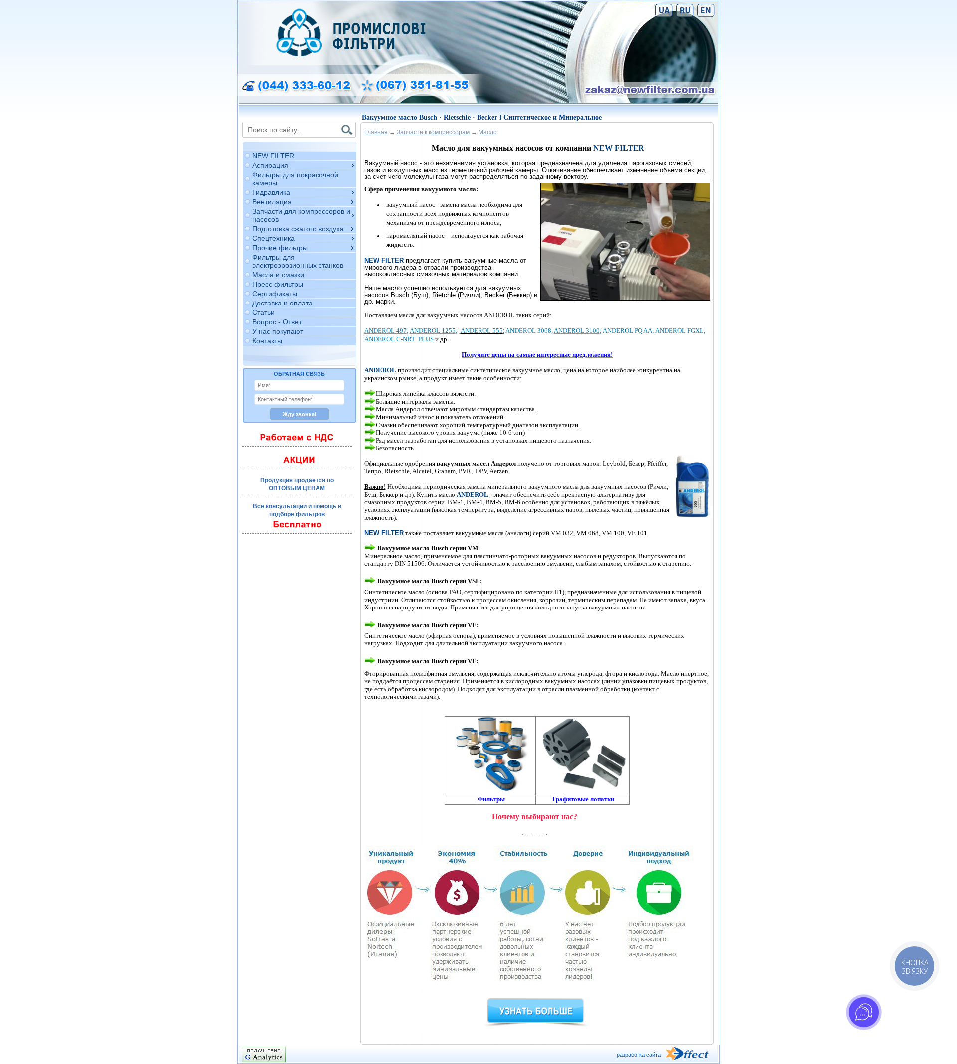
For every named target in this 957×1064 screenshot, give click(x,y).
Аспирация (270, 165)
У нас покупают (277, 331)
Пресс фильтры (277, 284)
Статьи (263, 312)
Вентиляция (272, 202)
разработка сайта (639, 1055)
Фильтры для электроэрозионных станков (297, 261)
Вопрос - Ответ (277, 322)
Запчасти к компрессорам (434, 132)
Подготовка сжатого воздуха (298, 229)
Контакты (267, 341)
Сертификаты (274, 294)
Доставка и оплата (282, 303)
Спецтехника (273, 238)
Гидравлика (271, 192)
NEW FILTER (273, 156)
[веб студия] (691, 1054)
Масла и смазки (278, 275)
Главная (376, 132)
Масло (487, 132)
